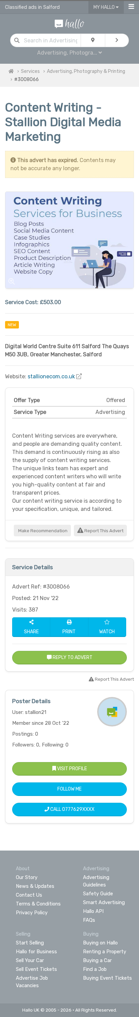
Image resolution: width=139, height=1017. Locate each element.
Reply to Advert (72, 657)
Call (71, 809)
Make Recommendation (42, 530)
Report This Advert (103, 530)
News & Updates (35, 886)
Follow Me (69, 789)
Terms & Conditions (38, 904)
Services (30, 71)
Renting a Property (104, 952)
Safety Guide (98, 894)
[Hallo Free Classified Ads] (69, 23)
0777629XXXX (78, 809)
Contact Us (29, 895)
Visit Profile (71, 769)
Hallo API (93, 911)
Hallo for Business (36, 952)
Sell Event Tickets (36, 969)
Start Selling (30, 943)
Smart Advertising (104, 902)
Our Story (26, 877)
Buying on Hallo (100, 943)
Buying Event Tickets (107, 978)
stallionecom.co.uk (51, 376)
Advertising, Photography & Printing (86, 71)
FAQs (89, 920)
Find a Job (95, 969)
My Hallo (104, 7)
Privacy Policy (32, 913)
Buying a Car (97, 960)
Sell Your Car (30, 960)
